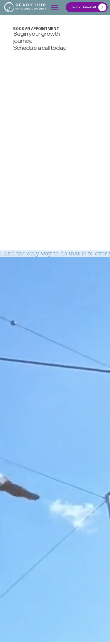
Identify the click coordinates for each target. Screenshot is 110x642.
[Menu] (55, 7)
